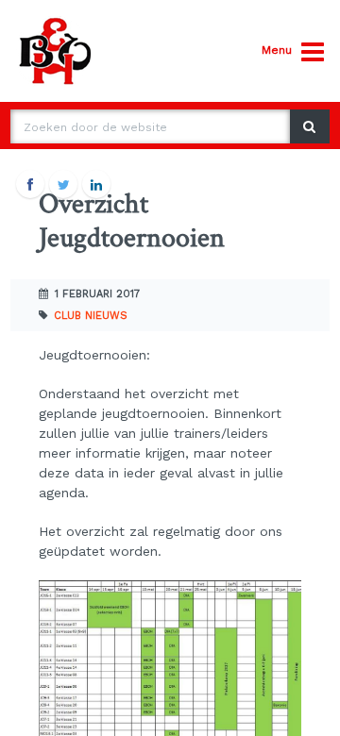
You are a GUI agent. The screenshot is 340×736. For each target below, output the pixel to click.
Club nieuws (91, 315)
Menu (277, 50)
